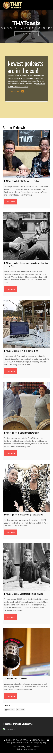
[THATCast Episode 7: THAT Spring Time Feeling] (26, 154)
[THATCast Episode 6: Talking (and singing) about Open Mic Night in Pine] (26, 236)
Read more (11, 201)
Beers (29, 746)
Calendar (36, 746)
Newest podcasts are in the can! (25, 67)
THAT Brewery (19, 746)
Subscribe (15, 91)
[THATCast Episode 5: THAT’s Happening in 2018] (26, 324)
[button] (49, 5)
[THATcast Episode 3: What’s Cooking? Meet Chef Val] (26, 488)
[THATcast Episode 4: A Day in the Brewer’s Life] (26, 406)
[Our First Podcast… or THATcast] (26, 652)
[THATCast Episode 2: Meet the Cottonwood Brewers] (26, 567)
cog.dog (42, 742)
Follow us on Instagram (26, 749)
